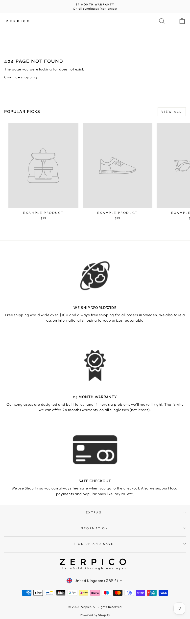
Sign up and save (94, 544)
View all (171, 111)
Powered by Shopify (95, 615)
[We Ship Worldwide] (95, 276)
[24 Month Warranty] (95, 365)
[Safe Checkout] (95, 449)
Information (93, 528)
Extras (94, 512)
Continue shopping (20, 77)
